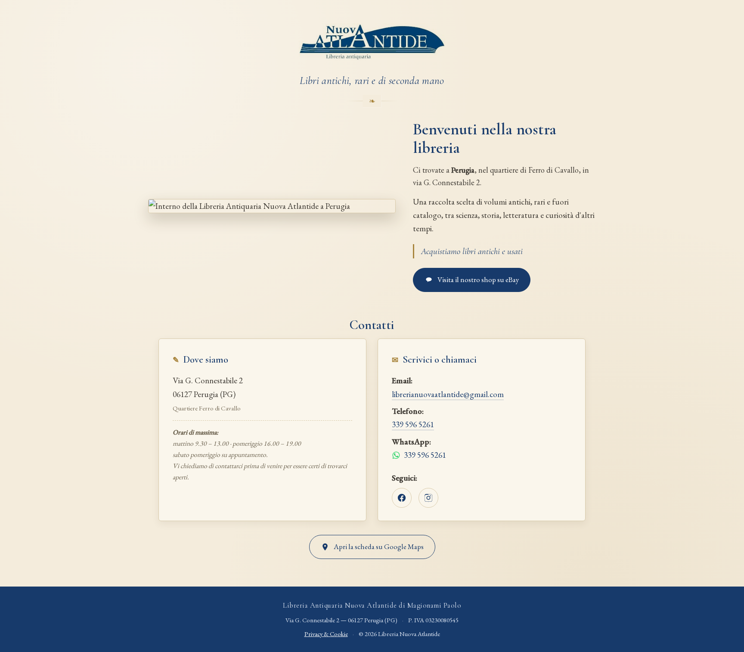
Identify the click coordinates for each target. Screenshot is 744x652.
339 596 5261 (413, 424)
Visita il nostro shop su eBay (478, 279)
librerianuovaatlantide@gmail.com (448, 394)
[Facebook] (402, 498)
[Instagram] (428, 498)
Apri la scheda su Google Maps (379, 546)
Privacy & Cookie (326, 634)
